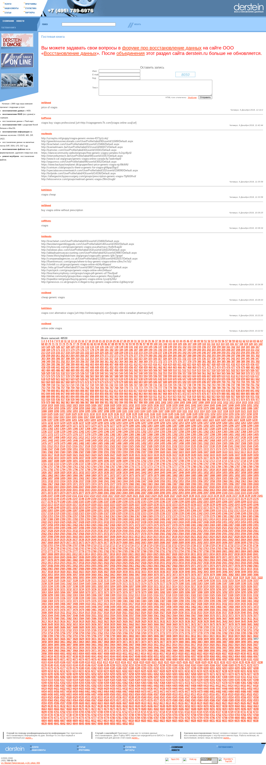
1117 (219, 411)
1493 (150, 443)
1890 (224, 475)
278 (141, 355)
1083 (231, 408)
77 (74, 344)
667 (63, 382)
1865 (69, 475)
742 (209, 384)
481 (253, 367)
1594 (125, 452)
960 (175, 399)
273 (116, 355)
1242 (112, 422)
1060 (87, 408)
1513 (56, 446)
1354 (156, 431)
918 (189, 396)
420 (175, 364)
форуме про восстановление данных (162, 47)
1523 (118, 446)
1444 (62, 440)
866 (155, 393)
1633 (150, 455)
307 (63, 358)
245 (199, 352)
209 (243, 349)
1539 (218, 446)
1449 (94, 440)
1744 (187, 463)
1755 (256, 463)
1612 (237, 452)
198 (189, 349)
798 (43, 390)
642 (160, 379)
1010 (213, 402)
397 (63, 364)
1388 (150, 434)
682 (136, 382)
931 (252, 396)
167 (257, 347)
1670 (162, 457)
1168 (92, 417)
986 (82, 402)
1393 (181, 434)
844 (48, 393)
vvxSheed (46, 292)
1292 (206, 425)
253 (238, 352)
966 (204, 399)
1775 (162, 466)
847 (63, 393)
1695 (100, 460)
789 (219, 387)
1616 (44, 455)
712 (63, 384)
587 (111, 376)
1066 (125, 408)
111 (209, 344)
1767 (112, 466)
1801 (106, 469)
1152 (213, 414)
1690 (69, 460)
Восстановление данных (70, 53)
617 (257, 376)
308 (68, 358)
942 (87, 399)
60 (237, 341)
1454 (125, 440)
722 (111, 384)
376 (180, 361)
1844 (156, 472)
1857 (237, 472)
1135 (110, 414)
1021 (62, 405)
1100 (118, 411)
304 (48, 358)
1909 (125, 478)
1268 (56, 425)
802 (63, 390)
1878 (150, 475)
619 (48, 379)
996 (131, 402)
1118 (225, 411)
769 (121, 387)
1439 (249, 437)
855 (102, 393)
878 (214, 393)
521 (228, 370)
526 (252, 370)
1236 (75, 422)
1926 (230, 478)
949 (121, 399)
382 (209, 361)
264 (72, 355)
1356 (168, 431)
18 (89, 341)
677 (111, 382)
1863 (56, 475)
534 (72, 373)
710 (53, 384)
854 (97, 393)
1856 (231, 472)
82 (91, 344)
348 (43, 361)
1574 (218, 449)
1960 (224, 481)
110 (204, 344)
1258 (212, 422)
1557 (112, 449)
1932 (50, 481)
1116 (213, 411)
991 (107, 402)
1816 (199, 469)
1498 (181, 443)
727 (136, 384)
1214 (155, 420)
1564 (156, 449)
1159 (255, 414)
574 (48, 376)
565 (223, 373)
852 (87, 393)
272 (111, 355)
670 (77, 382)
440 (53, 367)
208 (238, 349)
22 (103, 341)
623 (68, 379)
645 (175, 379)
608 (214, 376)
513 (189, 370)
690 (175, 382)
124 (48, 347)
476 (228, 367)
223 (92, 352)
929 (243, 396)
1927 (237, 478)
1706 (168, 460)
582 (87, 376)
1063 (106, 408)
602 (184, 376)
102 (165, 344)
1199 (62, 420)
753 (43, 387)
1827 (50, 472)
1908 (119, 478)
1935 (69, 481)
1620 (69, 455)
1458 (150, 440)
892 (63, 396)
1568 (181, 449)
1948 (150, 481)
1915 (162, 478)
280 (150, 355)
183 (116, 349)
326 (155, 358)
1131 (86, 414)
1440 (255, 437)
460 (150, 367)
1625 (100, 455)
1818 (212, 469)
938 (68, 399)
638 (141, 379)
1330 (224, 428)
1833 (87, 472)
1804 (125, 469)
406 (107, 364)
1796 (75, 469)
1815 (193, 469)
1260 (224, 422)
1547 (50, 449)
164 (243, 347)
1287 (175, 425)
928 (238, 396)
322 (136, 358)
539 (97, 373)
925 (223, 396)
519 (218, 370)
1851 (200, 472)
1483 (87, 443)
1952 (175, 481)
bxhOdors (46, 190)
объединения (130, 53)
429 (218, 364)
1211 (136, 420)
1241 (106, 422)
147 (160, 347)
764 (97, 387)
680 (126, 382)
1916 (168, 478)
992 (111, 402)
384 (219, 361)
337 (209, 358)
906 (131, 396)
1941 (106, 481)
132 (87, 347)
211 (253, 349)
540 (102, 373)
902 (111, 396)
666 (58, 382)
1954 (187, 481)
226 (107, 352)
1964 (249, 481)
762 (87, 387)
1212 (142, 420)
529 (48, 373)
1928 (243, 478)
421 (179, 364)
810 (102, 390)
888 (43, 396)
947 (111, 399)
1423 (149, 437)
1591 (106, 452)
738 (189, 384)
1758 (56, 466)
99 (151, 344)
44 (181, 341)
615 (248, 376)
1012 (225, 402)
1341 (75, 431)
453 (116, 367)
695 (199, 382)
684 (146, 382)
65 (254, 341)
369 (146, 361)
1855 (224, 472)
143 (141, 347)
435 (248, 364)
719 (97, 384)
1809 (156, 469)
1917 (174, 478)
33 (142, 341)
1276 (106, 425)
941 (82, 399)
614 (243, 376)
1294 (218, 425)
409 (121, 364)
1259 (218, 422)
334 (194, 358)
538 (92, 373)
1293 (212, 425)
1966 (44, 484)
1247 (143, 422)
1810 (162, 469)
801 (58, 390)
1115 (208, 411)
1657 (81, 457)
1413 (87, 437)
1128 (68, 414)
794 (243, 387)
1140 (140, 414)
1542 (237, 446)
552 (160, 373)
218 (68, 352)
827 (184, 390)
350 (53, 361)
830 (199, 390)
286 (180, 355)
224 (97, 352)
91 (123, 344)
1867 (81, 475)
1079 (206, 408)
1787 (237, 466)
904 (121, 396)
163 (238, 347)
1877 (143, 475)
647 (184, 379)
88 (112, 344)
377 (184, 361)
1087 (256, 408)
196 (180, 349)
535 (77, 373)
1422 (143, 437)
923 (213, 396)
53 (212, 341)
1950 (162, 481)
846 (58, 393)
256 (253, 352)
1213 (149, 420)
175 (77, 349)
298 (238, 355)
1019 (50, 405)
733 (165, 384)
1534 (187, 446)
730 (150, 384)
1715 (224, 460)
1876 (137, 475)
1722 (50, 463)
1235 (69, 422)
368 (141, 361)
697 (209, 382)
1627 (112, 455)
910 (150, 396)
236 (155, 352)
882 (233, 393)
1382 (112, 434)
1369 (249, 431)
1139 (134, 414)
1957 (206, 481)
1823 (243, 469)
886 (253, 393)
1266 (44, 425)
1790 (256, 466)
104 (175, 344)
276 (131, 355)
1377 (81, 434)
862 (136, 393)
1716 (230, 460)
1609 (218, 452)
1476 (44, 443)
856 (107, 393)
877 (209, 393)
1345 (100, 431)
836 (228, 390)
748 (238, 384)
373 (165, 361)
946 (107, 399)
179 (97, 349)
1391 (168, 434)
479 (243, 367)
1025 (87, 405)
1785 (224, 466)
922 (209, 396)
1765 (100, 466)
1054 (50, 408)
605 (199, 376)
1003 (170, 402)
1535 (193, 446)
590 (126, 376)
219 (72, 352)
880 (223, 393)
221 (82, 352)
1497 (175, 443)
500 (126, 370)
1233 (56, 422)
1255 (193, 422)
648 (189, 379)
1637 (175, 455)
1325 (193, 428)
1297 (237, 425)
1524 (125, 446)
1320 (162, 428)
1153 (219, 414)
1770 (131, 466)
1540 (224, 446)
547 (136, 373)
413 (140, 364)
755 (53, 387)
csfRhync (46, 221)
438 (43, 367)
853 (92, 393)
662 (257, 379)
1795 (69, 469)
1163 (62, 417)
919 (194, 396)
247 (209, 352)
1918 (181, 478)
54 (216, 341)
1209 (124, 420)
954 (146, 399)
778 (165, 387)
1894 (249, 475)
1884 (187, 475)
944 (97, 399)
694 (194, 382)
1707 (175, 460)
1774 (156, 466)
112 (213, 344)
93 (130, 344)
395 (53, 364)
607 (209, 376)
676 (107, 382)
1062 (100, 408)
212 (257, 349)
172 (63, 349)
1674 (187, 457)
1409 (62, 437)
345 (248, 358)
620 (53, 379)
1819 (218, 469)
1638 (181, 455)
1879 (156, 475)
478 (238, 367)
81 (88, 344)
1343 (87, 431)
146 (155, 347)
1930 (255, 478)
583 (92, 376)
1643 (212, 455)
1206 (105, 420)
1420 (131, 437)
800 (53, 390)
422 (184, 364)
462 (160, 367)
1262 (237, 422)
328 (165, 358)
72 (56, 344)
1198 (56, 420)
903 (116, 396)
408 (116, 364)
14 (75, 341)
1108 (167, 411)
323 (140, 358)
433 (238, 364)
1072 (162, 408)
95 (137, 344)
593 (141, 376)
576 (58, 376)
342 (233, 358)
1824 (249, 469)
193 (165, 349)
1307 (81, 428)
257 (257, 352)
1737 (143, 463)
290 (199, 355)
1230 (255, 420)
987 (87, 402)
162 (233, 347)
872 (184, 393)
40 (167, 341)
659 (243, 379)
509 (170, 370)
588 (116, 376)
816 (131, 390)
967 (209, 399)
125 (53, 347)
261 (58, 355)
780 (175, 387)
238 (165, 352)
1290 (193, 425)
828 (189, 390)
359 (97, 361)
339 (218, 358)
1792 (50, 469)
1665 (131, 457)
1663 (119, 457)
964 (194, 399)
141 (131, 347)
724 (121, 384)
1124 (44, 414)
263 (68, 355)
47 (191, 341)
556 (180, 373)
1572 (206, 449)
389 (243, 361)
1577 (237, 449)
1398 (212, 434)
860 (126, 393)
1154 (225, 414)
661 (253, 379)
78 (77, 344)
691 (180, 382)
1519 (93, 446)
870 (175, 393)
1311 (106, 428)
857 (111, 393)
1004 (176, 402)
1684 (249, 457)
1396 (200, 434)
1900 (69, 478)
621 (58, 379)
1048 (231, 405)
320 (126, 358)
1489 (125, 443)
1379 (94, 434)
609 (219, 376)
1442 (50, 440)
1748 (212, 463)
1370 (256, 431)
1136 (116, 414)
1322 (174, 428)
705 (248, 382)
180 (102, 349)
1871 (106, 475)
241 (180, 352)
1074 (175, 408)
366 (131, 361)
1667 (143, 457)
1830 (69, 472)
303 (43, 358)
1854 (218, 472)
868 (165, 393)
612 (233, 376)
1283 (150, 425)
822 (160, 390)
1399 (218, 434)
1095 (87, 411)
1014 (238, 402)
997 (136, 402)
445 (77, 367)
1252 (175, 422)
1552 (81, 449)
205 (223, 349)
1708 (181, 460)
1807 (143, 469)
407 (111, 364)
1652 (50, 457)
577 (63, 376)
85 (102, 344)
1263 (243, 422)
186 (131, 349)
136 (107, 347)
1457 (143, 440)
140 (126, 347)
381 (204, 361)
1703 (150, 460)
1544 (249, 446)
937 (63, 399)
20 (96, 341)
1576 (231, 449)
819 (145, 390)
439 (48, 367)
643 (165, 379)
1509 (249, 443)
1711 (199, 460)
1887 (206, 475)
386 (228, 361)
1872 (112, 475)
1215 (161, 420)
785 (199, 387)
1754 (249, 463)
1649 (249, 455)
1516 (75, 446)
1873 (119, 475)
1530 (162, 446)
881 (228, 393)
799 (48, 390)
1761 (75, 466)
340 (223, 358)
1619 (62, 455)
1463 (181, 440)
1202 (80, 420)
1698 (119, 460)
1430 (193, 437)
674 (97, 382)
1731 (106, 463)
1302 (50, 428)
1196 (44, 420)
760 (77, 387)
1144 (164, 414)
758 (68, 387)
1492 (143, 443)
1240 (100, 422)
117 (237, 344)
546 (131, 373)
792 (233, 387)
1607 (206, 452)
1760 (69, 466)
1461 (168, 440)
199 (194, 349)
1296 (231, 425)
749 (243, 384)
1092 (69, 411)
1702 (143, 460)
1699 (125, 460)
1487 (112, 443)
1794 (62, 469)
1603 (181, 452)
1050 (243, 405)
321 (131, 358)
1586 (75, 452)
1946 (137, 481)
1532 (174, 446)
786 (204, 387)
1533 (181, 446)
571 (253, 373)
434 (243, 364)
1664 (125, 457)
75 (67, 344)
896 (82, 396)
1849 (187, 472)
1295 (224, 425)
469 (194, 367)
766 (107, 387)
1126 (56, 414)
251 (228, 352)
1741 (168, 463)
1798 (87, 469)
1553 (87, 449)
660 (248, 379)
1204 (93, 420)
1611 (230, 452)
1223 (211, 420)
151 (180, 347)
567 (233, 373)
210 (248, 349)
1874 (125, 475)
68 (42, 344)
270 (102, 355)
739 (194, 384)
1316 (137, 428)
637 (136, 379)
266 (82, 355)
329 (170, 358)
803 (68, 390)
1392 (175, 434)
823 (165, 390)
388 (238, 361)
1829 (62, 472)
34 (145, 341)
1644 (218, 455)
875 (199, 393)
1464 (187, 440)
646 (180, 379)
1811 (168, 469)
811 (106, 390)
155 (199, 347)
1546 (44, 449)
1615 (255, 452)
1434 (218, 437)
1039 (175, 405)
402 (87, 364)
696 (204, 382)
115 (227, 344)
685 (150, 382)
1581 (44, 452)
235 (150, 352)
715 (77, 384)
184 (121, 349)
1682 (237, 457)
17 (86, 341)
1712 (206, 460)
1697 (112, 460)
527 (257, 370)
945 (102, 399)
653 (214, 379)
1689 (62, 460)
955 (150, 399)
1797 (81, 469)
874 (194, 393)
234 (146, 352)
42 (174, 341)
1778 (181, 466)
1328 (212, 428)
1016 (250, 402)
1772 (143, 466)
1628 (119, 455)
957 (160, 399)
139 (121, 347)
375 (175, 361)
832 (209, 390)
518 (213, 370)
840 (248, 390)
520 (223, 370)
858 (116, 393)
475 (223, 367)
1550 (69, 449)
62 (244, 341)
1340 (69, 431)
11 (65, 341)
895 (77, 396)
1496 (168, 443)
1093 (75, 411)
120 (251, 344)
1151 (207, 414)
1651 (44, 457)
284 (170, 355)
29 (128, 341)
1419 (125, 437)
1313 (118, 428)
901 (107, 396)
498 (116, 370)
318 (116, 358)
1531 (168, 446)
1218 (180, 420)
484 (48, 370)
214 (48, 352)
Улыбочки (192, 97)
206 (228, 349)
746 (228, 384)
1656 (75, 457)
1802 (112, 469)
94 (133, 344)
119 (246, 344)
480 (248, 367)
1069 (143, 408)
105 (180, 344)
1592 (112, 452)
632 (111, 379)
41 (170, 341)
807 (87, 390)
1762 (81, 466)
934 (48, 399)
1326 (199, 428)
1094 (81, 411)
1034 (143, 405)
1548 (56, 449)
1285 (162, 425)
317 (111, 358)
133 (92, 347)
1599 (156, 452)
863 (141, 393)
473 (214, 367)
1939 (94, 481)
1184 (188, 417)
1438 (243, 437)
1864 (62, 475)
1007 (194, 402)
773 (141, 387)
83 (95, 344)
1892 (237, 475)
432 (233, 364)
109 (199, 344)
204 (219, 349)
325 (150, 358)
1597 (143, 452)
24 (110, 341)
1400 (224, 434)
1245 (131, 422)
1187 (207, 417)
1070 (150, 408)
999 (146, 402)
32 (138, 341)
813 (116, 390)
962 (184, 399)
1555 (100, 449)
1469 (218, 440)
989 (97, 402)
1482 (81, 443)
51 (205, 341)
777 (160, 387)
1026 (94, 405)
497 (111, 370)
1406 (44, 437)
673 (92, 382)
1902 (81, 478)
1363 (212, 431)
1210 (130, 420)
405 (102, 364)
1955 (193, 481)
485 (53, 370)
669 (72, 382)
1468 (212, 440)
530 (53, 373)
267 (87, 355)
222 (87, 352)
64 (251, 341)
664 (48, 382)
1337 (50, 431)
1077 (193, 408)
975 (248, 399)
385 (223, 361)
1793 (56, 469)
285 (175, 355)
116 (232, 344)
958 (165, 399)
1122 (249, 411)
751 (252, 384)
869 (170, 393)
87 (109, 344)
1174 (128, 417)
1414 (93, 437)
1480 (69, 443)
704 (243, 382)
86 (105, 344)
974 (243, 399)
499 (121, 370)
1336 (44, 431)
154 (194, 347)
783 (189, 387)
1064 (112, 408)
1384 (125, 434)
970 (223, 399)
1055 (56, 408)
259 (48, 355)
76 (70, 344)
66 (258, 341)
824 (170, 390)
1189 (219, 417)
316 (106, 358)
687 (160, 382)
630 (102, 379)
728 (140, 384)
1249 (156, 422)
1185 (194, 417)
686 (155, 382)
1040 (181, 405)
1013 (232, 402)
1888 (212, 475)
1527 (143, 446)
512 (184, 370)
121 (256, 344)
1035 (150, 405)
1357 (175, 431)
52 (209, 341)
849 (72, 393)
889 (48, 396)
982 (63, 402)
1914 (156, 478)
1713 (212, 460)
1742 (175, 463)
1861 (44, 475)
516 (204, 370)
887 (257, 393)
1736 (137, 463)
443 (68, 367)
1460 (162, 440)
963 (189, 399)
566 (228, 373)
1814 (187, 469)
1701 (137, 460)
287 (184, 355)
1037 (162, 405)
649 (194, 379)
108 (194, 344)
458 (141, 367)
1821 (230, 469)
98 (147, 344)
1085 (243, 408)
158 (214, 347)
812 (111, 390)
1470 (224, 440)
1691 (75, 460)
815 (126, 390)
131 (82, 347)
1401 (231, 434)
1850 (193, 472)
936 (58, 399)
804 (72, 390)
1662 (112, 457)
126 (58, 347)
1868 (87, 475)
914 (170, 396)
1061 (94, 408)
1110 (178, 411)
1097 (100, 411)
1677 (206, 457)
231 (131, 352)
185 (126, 349)
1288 (181, 425)
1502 (206, 443)
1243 (119, 422)
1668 (150, 457)
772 (136, 387)
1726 (75, 463)
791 (228, 387)
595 (150, 376)
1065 (119, 408)
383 (214, 361)
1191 (231, 417)
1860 (256, 472)
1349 (125, 431)
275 (126, 355)
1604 (187, 452)
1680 (224, 457)
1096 (94, 411)
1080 (212, 408)
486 (58, 370)
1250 (162, 422)
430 (223, 364)
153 (189, 347)
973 (238, 399)
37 (156, 341)
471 (204, 367)
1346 (106, 431)
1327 (206, 428)
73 (60, 344)
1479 (62, 443)
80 (84, 344)
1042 (193, 405)
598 (165, 376)
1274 (94, 425)
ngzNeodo (46, 133)
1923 (212, 478)
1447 (81, 440)
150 (175, 347)
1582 (50, 452)
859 (121, 393)
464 (170, 367)
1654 (62, 457)
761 (82, 387)
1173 (122, 417)
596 (155, 376)
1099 (112, 411)
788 (214, 387)
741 (204, 384)
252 (233, 352)
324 (145, 358)
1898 (56, 478)
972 (233, 399)
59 (233, 341)
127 (63, 347)
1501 (200, 443)
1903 (87, 478)
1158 (249, 414)
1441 (44, 440)
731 (155, 384)
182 (111, 349)
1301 (44, 428)
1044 (206, 405)
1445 (69, 440)
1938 (87, 481)
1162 (56, 417)
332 (184, 358)
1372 (50, 434)
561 (204, 373)
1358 (181, 431)
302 (257, 355)
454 (121, 367)
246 (204, 352)
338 (213, 358)
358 (92, 361)
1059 (81, 408)
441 (58, 367)
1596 (137, 452)
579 (72, 376)
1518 (87, 446)
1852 (206, 472)
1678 (212, 457)
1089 (50, 411)
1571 (200, 449)
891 (58, 396)
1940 (100, 481)
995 (126, 402)
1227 (236, 420)
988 (92, 402)
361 (107, 361)
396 (58, 364)
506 (155, 370)
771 (131, 387)
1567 (175, 449)
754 (48, 387)
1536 (199, 446)
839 (243, 390)
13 (72, 341)
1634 (156, 455)
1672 (175, 457)
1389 (156, 434)
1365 (224, 431)
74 (63, 344)
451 (107, 367)
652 (209, 379)
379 (194, 361)
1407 (50, 437)
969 (219, 399)
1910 (131, 478)
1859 (249, 472)
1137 (122, 414)
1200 (68, 420)
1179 (158, 417)
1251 (168, 422)
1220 (192, 420)
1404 (249, 434)
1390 (162, 434)
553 (165, 373)
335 (199, 358)
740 (199, 384)
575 (53, 376)
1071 (156, 408)
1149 (194, 414)
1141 (146, 414)
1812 (174, 469)
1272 (81, 425)
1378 (87, 434)
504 (146, 370)
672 (87, 382)
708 (43, 384)
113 (218, 344)
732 (160, 384)
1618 (56, 455)
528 (43, 373)
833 (213, 390)
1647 (237, 455)
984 (72, 402)
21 (100, 341)
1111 (184, 411)
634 (121, 379)
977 (257, 399)
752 (257, 384)
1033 (137, 405)
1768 (119, 466)
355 (77, 361)
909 (146, 396)
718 (92, 384)
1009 (207, 402)
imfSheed (46, 102)
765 (102, 387)
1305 (69, 428)
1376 (75, 434)
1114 (202, 411)
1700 (131, 460)
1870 (100, 475)
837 (233, 390)
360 (102, 361)
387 (233, 361)
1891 (231, 475)
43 (177, 341)
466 (180, 367)
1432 (206, 437)
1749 (218, 463)
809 (97, 390)
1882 (175, 475)
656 (228, 379)
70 (49, 344)
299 (243, 355)
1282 (143, 425)
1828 (56, 472)
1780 (193, 466)
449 (97, 367)
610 (223, 376)
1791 (44, 469)
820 (150, 390)
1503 (212, 443)
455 (126, 367)
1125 (50, 414)
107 (190, 344)
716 (82, 384)
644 (170, 379)
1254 (187, 422)
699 (219, 382)
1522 (112, 446)
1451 (106, 440)
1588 (87, 452)
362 (111, 361)
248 (214, 352)
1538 (212, 446)
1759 (62, 466)
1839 (125, 472)
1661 (106, 457)
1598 (150, 452)
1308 (87, 428)
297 (233, 355)
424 (194, 364)
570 (248, 373)
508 (165, 370)
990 (102, 402)
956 (155, 399)
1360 (193, 431)
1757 (50, 466)
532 (63, 373)
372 (160, 361)
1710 (193, 460)
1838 (119, 472)
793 (238, 387)
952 (136, 399)
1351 (137, 431)
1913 (149, 478)
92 (126, 344)
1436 (230, 437)
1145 (170, 414)
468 (189, 367)
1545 (255, 446)
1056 (62, 408)
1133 (98, 414)
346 (252, 358)
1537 (206, 446)
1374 (62, 434)
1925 (224, 478)
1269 (62, 425)
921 (204, 396)
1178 (152, 417)
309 (72, 358)
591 (131, 376)
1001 (157, 402)
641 (155, 379)
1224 (217, 420)
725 (126, 384)
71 (53, 344)
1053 (44, 408)
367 (136, 361)
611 (228, 376)
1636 (168, 455)
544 (121, 373)
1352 (143, 431)
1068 (137, 408)
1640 (193, 455)
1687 (50, 460)
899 (97, 396)
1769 (125, 466)
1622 (81, 455)
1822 (237, 469)
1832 (81, 472)
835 (223, 390)
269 (97, 355)
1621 (75, 455)
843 (43, 393)
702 (233, 382)
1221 (199, 420)
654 (219, 379)
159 (219, 347)
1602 (175, 452)
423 (189, 364)
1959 (218, 481)
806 (82, 390)
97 (144, 344)
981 (58, 402)
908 (141, 396)
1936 (75, 481)
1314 (125, 428)
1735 (131, 463)
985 (77, 402)
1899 (62, 478)
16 (82, 341)
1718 (243, 460)
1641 (200, 455)
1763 (87, 466)
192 (160, 349)
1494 (156, 443)
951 (131, 399)
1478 (56, 443)
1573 (212, 449)
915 (175, 396)
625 (77, 379)
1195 (255, 417)
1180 (164, 417)
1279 (125, 425)
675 (102, 382)
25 (114, 341)
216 (58, 352)
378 (189, 361)
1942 (112, 481)
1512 (50, 446)
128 (68, 347)
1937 (81, 481)
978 (43, 402)
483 (43, 370)
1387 (143, 434)
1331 (230, 428)
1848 (181, 472)
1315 (131, 428)
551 (155, 373)
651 (204, 379)
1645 (224, 455)
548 (141, 373)
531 (58, 373)
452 (111, 367)
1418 (118, 437)
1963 (243, 481)
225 (102, 352)
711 (58, 384)
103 (170, 344)
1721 (44, 463)
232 (136, 352)
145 (150, 347)
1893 (243, 475)
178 (92, 349)
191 (155, 349)
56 (223, 341)
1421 (137, 437)
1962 (237, 481)
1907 (112, 478)
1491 (137, 443)
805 (77, 390)
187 (136, 349)
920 (199, 396)
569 (243, 373)
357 (87, 361)
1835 (100, 472)
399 (72, 364)
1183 (182, 417)
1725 (69, 463)
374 (170, 361)
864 (146, 393)
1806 (137, 469)
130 (77, 347)
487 (63, 370)
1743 (181, 463)
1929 (249, 478)
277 (136, 355)
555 (175, 373)
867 (160, 393)
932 (257, 396)
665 (53, 382)
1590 (100, 452)
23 (107, 341)
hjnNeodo (46, 236)
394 (48, 364)
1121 (243, 411)
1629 (125, 455)
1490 (131, 443)
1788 (243, 466)
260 (53, 355)
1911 (137, 478)
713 (67, 384)
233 (141, 352)
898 (92, 396)
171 (58, 349)
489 (72, 370)
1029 (112, 405)
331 (179, 358)
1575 (224, 449)
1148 (188, 414)
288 (189, 355)
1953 (181, 481)
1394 (187, 434)
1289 (187, 425)
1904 (94, 478)
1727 (81, 463)
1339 (62, 431)
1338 (56, 431)
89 (116, 344)
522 (233, 370)
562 (209, 373)
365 (126, 361)
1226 (230, 420)
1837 (112, 472)
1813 (181, 469)
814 (121, 390)
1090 (56, 411)
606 (204, 376)
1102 (130, 411)
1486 (106, 443)
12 (68, 341)
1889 (218, 475)
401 (82, 364)
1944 (125, 481)
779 (170, 387)
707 (257, 382)
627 (87, 379)
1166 (80, 417)
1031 (125, 405)
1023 (75, 405)
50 (202, 341)
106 (185, 344)
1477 (50, 443)
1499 (187, 443)
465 (175, 367)
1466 (200, 440)
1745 (193, 463)
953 (141, 399)
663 (43, 382)
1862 (50, 475)
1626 (106, 455)
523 (238, 370)
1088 (44, 411)
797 (257, 387)
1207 (112, 420)
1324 (187, 428)
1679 (218, 457)
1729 (94, 463)
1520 (100, 446)
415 (150, 364)
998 (141, 402)
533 (68, 373)
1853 (212, 472)
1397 (206, 434)
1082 (224, 408)
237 (160, 352)
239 (170, 352)
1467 (206, 440)
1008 (201, 402)
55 (219, 341)
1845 (162, 472)
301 (253, 355)
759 (72, 387)
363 (116, 361)
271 (107, 355)
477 (233, 367)
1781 (200, 466)
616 (252, 376)
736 (179, 384)
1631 (137, 455)
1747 (206, 463)
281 (155, 355)
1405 (256, 434)
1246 (137, 422)
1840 (131, 472)
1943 (119, 481)
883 (238, 393)
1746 (200, 463)
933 (43, 399)
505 (150, 370)
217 (63, 352)
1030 (119, 405)
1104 (142, 411)
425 (199, 364)
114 (223, 344)
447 (87, 367)
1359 (187, 431)
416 (155, 364)
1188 (213, 417)
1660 (100, 457)
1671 (168, 457)
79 (81, 344)
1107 (161, 411)
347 (257, 358)
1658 (87, 457)
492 (87, 370)
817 (136, 390)
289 (194, 355)
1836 (106, 472)
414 (145, 364)
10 (62, 341)
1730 (100, 463)
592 (136, 376)
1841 (137, 472)
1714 (218, 460)
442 (63, 367)
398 (68, 364)
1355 (162, 431)
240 (175, 352)
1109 (173, 411)
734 (170, 384)
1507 (237, 443)
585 (102, 376)
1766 (106, 466)
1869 (94, 475)
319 (121, 358)
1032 (131, 405)
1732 (112, 463)
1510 (256, 443)
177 (87, 349)
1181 (170, 417)
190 (150, 349)
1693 (87, 460)
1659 (94, 457)
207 (233, 349)
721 (106, 384)
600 (175, 376)
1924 (218, 478)
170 (53, 349)
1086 (249, 408)
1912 (143, 478)
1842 (143, 472)
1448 (87, 440)
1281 (137, 425)
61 (240, 341)
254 (243, 352)
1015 (244, 402)
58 (230, 341)
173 (68, 349)
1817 (206, 469)
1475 (256, 440)
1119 (231, 411)
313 (92, 358)
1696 (106, 460)
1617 (50, 455)
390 (248, 361)
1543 (243, 446)
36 (152, 341)
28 (124, 341)
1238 (87, 422)
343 (238, 358)
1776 (168, 466)
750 (248, 384)
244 (194, 352)
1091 (62, 411)
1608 (212, 452)
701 (228, 382)
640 (150, 379)
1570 (193, 449)
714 (72, 384)
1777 (175, 466)
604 (194, 376)
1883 (181, 475)
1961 (231, 481)
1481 (75, 443)
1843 (150, 472)
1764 (94, 466)
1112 (190, 411)
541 (107, 373)
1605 (193, 452)
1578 (243, 449)
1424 (156, 437)
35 (149, 341)
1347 (112, 431)
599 (170, 376)
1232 (50, 422)
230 (126, 352)
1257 (206, 422)
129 (72, 347)
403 (92, 364)
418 (165, 364)
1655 (69, 457)
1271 (75, 425)
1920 (193, 478)
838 (238, 390)
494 (97, 370)
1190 (225, 417)
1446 (75, 440)
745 (223, 384)
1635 (162, 455)
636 (131, 379)
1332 (237, 428)
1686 (44, 460)
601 (180, 376)
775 (150, 387)
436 (252, 364)
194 (170, 349)
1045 (212, 405)
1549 (62, 449)
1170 (104, 417)
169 (48, 349)
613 (238, 376)
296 (228, 355)
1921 (199, 478)
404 (97, 364)
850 (77, 393)
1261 (231, 422)
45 (184, 341)
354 (72, 361)
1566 (168, 449)
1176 (140, 417)
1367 (237, 431)
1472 (237, 440)
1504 (218, 443)
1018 (44, 405)
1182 (176, 417)
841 (252, 390)
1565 (162, 449)
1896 (44, 478)
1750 (224, 463)
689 (170, 382)
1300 (256, 425)
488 (68, 370)
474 (219, 367)
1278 (119, 425)
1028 (106, 405)
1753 (243, 463)
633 (116, 379)
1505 (224, 443)
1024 (81, 405)
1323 (181, 428)
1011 (219, 402)
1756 (44, 466)
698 (214, 382)
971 (228, 399)
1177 (146, 417)
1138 (128, 414)
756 (58, 387)
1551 (75, 449)
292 (209, 355)
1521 (106, 446)
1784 (218, 466)
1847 (175, 472)
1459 (156, 440)
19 (93, 341)
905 (126, 396)
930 (248, 396)
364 (121, 361)
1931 (44, 481)
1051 (249, 405)
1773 (150, 466)
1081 (218, 408)
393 (43, 364)
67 (261, 341)
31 (135, 341)
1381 (106, 434)
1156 (237, 414)
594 (146, 376)
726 (131, 384)
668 (68, 382)
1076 (187, 408)
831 (204, 390)
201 (204, 349)
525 (248, 370)
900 (102, 396)
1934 (62, 481)
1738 (150, 463)
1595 (131, 452)
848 (68, 393)
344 (243, 358)
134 (97, 347)
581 (82, 376)
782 (184, 387)
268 (92, 355)
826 (179, 390)
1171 (110, 417)
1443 (56, 440)
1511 (44, 446)
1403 (243, 434)
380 (199, 361)
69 (46, 344)
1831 (75, 472)
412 (136, 364)
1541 (230, 446)
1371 (44, 434)
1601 (168, 452)
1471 (231, 440)
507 (160, 370)
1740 (162, 463)
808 (92, 390)
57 (226, 341)
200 (199, 349)
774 (146, 387)
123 (43, 347)
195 (175, 349)
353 (68, 361)
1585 (69, 452)
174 (72, 349)
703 (238, 382)
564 (219, 373)
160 (223, 347)
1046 (218, 405)
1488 (119, 443)
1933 (56, 481)
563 (214, 373)
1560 (131, 449)
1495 (162, 443)
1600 (162, 452)
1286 (168, 425)
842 (257, 390)
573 (43, 376)
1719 (249, 460)
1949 (156, 481)
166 (253, 347)
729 (145, 384)
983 (68, 402)
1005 (182, 402)
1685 (256, 457)
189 (146, 349)
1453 (119, 440)
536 (82, 373)
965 (199, 399)
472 (209, 367)
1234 (62, 422)
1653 (56, 457)
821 (155, 390)
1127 (62, 414)
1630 (131, 455)
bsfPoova (46, 118)
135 (102, 347)
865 (150, 393)
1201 (74, 420)
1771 (137, 466)
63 (247, 341)
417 (160, 364)
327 (160, 358)
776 (155, 387)
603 (189, 376)
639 (146, 379)
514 (194, 370)
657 (233, 379)
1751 (231, 463)
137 (111, 347)
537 (87, 373)
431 (228, 364)
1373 (56, 434)
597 (160, 376)
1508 (243, 443)
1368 (243, 431)
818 (140, 390)
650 (199, 379)
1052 (256, 405)
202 (209, 349)
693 (189, 382)
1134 (104, 414)
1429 (187, 437)
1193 (243, 417)
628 (92, 379)
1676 (200, 457)
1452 (112, 440)
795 (248, 387)
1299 (249, 425)
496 (107, 370)
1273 (87, 425)
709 (48, 384)
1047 (224, 405)
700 (223, 382)
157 (209, 347)
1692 (81, 460)
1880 (162, 475)
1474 (249, 440)
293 (214, 355)
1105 (148, 411)
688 (165, 382)
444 (72, 367)
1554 (94, 449)
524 (243, 370)
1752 (237, 463)
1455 (131, 440)
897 (87, 396)
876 (204, 393)
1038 (168, 405)
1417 (112, 437)
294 (219, 355)
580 (77, 376)
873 (189, 393)
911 (155, 396)
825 (175, 390)
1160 (44, 417)
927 (233, 396)
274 (121, 355)
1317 (143, 428)
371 (155, 361)
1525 (131, 446)
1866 (75, 475)
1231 (44, 422)
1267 (50, 425)
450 (102, 367)
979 (48, 402)
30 (131, 341)
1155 (231, 414)
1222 (205, 420)
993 (116, 402)
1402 (237, 434)
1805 (131, 469)
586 (107, 376)
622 (63, 379)
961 (180, 399)
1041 (187, 405)
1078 (200, 408)
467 (184, 367)
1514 (62, 446)
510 (175, 370)
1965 (256, 481)
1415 (100, 437)
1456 (137, 440)
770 (126, 387)
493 (92, 370)
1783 (212, 466)
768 (116, 387)
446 (82, 367)
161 (228, 347)
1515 (68, 446)
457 (136, 367)
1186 (200, 417)
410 (126, 364)
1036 (156, 405)
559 (194, 373)
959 (170, 399)
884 (243, 393)
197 (184, 349)
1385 (131, 434)
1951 (168, 481)
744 (218, 384)
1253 (181, 422)
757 (63, 387)
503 (141, 370)
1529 (156, 446)
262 (63, 355)
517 (209, 370)
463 (165, 367)
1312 (112, 428)
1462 (175, 440)
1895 (256, 475)
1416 (106, 437)
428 (213, 364)
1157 (243, 414)
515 (199, 370)
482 (257, 367)
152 (184, 347)
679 (121, 382)
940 (77, 399)
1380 (100, 434)
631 (107, 379)
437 (257, 364)
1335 (255, 428)
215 (53, 352)
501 (131, 370)
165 (248, 347)
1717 (237, 460)
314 (97, 358)
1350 (131, 431)
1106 (155, 411)
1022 (69, 405)
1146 (176, 414)
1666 (137, 457)
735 (175, 384)
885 (248, 393)
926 (228, 396)
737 (184, 384)
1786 (231, 466)
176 (82, 349)
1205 (99, 420)
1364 (218, 431)
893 (68, 396)
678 (116, 382)
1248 (150, 422)
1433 (212, 437)
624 (72, 379)
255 (248, 352)
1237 (81, 422)
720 (102, 384)
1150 (200, 414)
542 (111, 373)
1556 (106, 449)
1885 (193, 475)
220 (77, 352)
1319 (156, 428)
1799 (94, 469)
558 (189, 373)
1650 (256, 455)
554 (170, 373)
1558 (119, 449)
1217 (174, 420)
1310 (100, 428)
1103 (136, 411)
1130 (80, 414)
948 (116, 399)
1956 (200, 481)
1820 (224, 469)
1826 (44, 472)
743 (213, 384)
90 (119, 344)
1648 (243, 455)
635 (126, 379)
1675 (193, 457)
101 (160, 344)
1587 (81, 452)
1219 (186, 420)
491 (82, 370)
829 (194, 390)
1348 (119, 431)
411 (131, 364)
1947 (143, 481)
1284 (156, 425)
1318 (149, 428)
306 (58, 358)
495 (102, 370)
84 (98, 344)
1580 (256, 449)
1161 (50, 417)
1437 (237, 437)
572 (257, 373)
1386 (137, 434)
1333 (243, 428)
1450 (100, 440)
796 (253, 387)
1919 (187, 478)
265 (77, 355)
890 (53, 396)
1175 (134, 417)
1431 (199, 437)
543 (116, 373)
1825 (255, 469)
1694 (94, 460)
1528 (149, 446)
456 (131, 367)
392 (257, 361)
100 (155, 344)
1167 (86, 417)
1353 (150, 431)
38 (160, 341)
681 (131, 382)
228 (116, 352)
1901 (75, 478)
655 (223, 379)
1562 (143, 449)
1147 (182, 414)
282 (160, 355)
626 (82, 379)
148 (165, 347)
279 (146, 355)
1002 (163, 402)
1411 (75, 437)
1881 (168, 475)
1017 (257, 402)
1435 (224, 437)
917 (184, 396)
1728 (87, 463)
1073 (168, 408)
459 (146, 367)
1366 (231, 431)
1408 (56, 437)
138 (116, 347)
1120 (237, 411)
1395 (193, 434)
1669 (156, 457)
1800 (100, 469)
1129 (74, 414)
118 (241, 344)
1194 (249, 417)
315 (102, 358)
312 (87, 358)
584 (97, 376)
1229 (248, 420)
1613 (243, 452)
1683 (243, 457)
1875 (131, 475)
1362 (206, 431)
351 (58, 361)
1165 (74, 417)
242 (184, 352)
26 (117, 341)
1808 (150, 469)
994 (121, 402)
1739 (156, 463)
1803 (119, 469)
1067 (131, 408)
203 (214, 349)
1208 (118, 420)
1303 (56, 428)
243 (189, 352)
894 (72, 396)
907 (136, 396)
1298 (243, 425)
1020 (56, 405)
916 (179, 396)
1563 (150, 449)
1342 (81, 431)
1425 (162, 437)
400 (77, 364)
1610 (224, 452)
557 (184, 373)
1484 (94, 443)
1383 (119, 434)
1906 (106, 478)
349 (48, 361)
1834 (94, 472)
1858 (243, 472)
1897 (50, 478)
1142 (152, 414)
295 (223, 355)
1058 (75, 408)
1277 (112, 425)
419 (170, 364)
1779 (187, 466)
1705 (162, 460)
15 (79, 341)
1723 (56, 463)
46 (188, 341)
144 (146, 347)
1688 (56, 460)
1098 (106, 411)
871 (180, 393)
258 (43, 355)
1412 (81, 437)
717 (87, 384)
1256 (200, 422)
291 (204, 355)
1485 (100, 443)
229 (121, 352)
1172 (116, 417)
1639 (187, 455)
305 (53, 358)
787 (209, 387)
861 (131, 393)
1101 (124, 411)
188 (141, 349)
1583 (56, 452)
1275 (100, 425)
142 (136, 347)
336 (204, 358)
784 (194, 387)
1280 (131, 425)
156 (204, 347)
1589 (94, 452)
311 (82, 358)
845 (53, 393)
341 (228, 358)
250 (223, 352)
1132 (92, 414)
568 (238, 373)
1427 (174, 437)
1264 (249, 422)
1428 (181, 437)
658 (238, 379)
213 (43, 352)
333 (189, 358)
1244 (125, 422)
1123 (255, 411)
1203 (87, 420)
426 (204, 364)
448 (92, 367)
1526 (137, 446)
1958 (212, 481)
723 (116, 384)
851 (82, 393)
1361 (200, 431)
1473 (243, 440)
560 (199, 373)
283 (165, 355)
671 (82, 382)
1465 (193, 440)
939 (72, 399)
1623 (87, 455)
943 (92, 399)
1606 (200, 452)
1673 (181, 457)
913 (165, 396)
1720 (255, 460)
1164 (68, 417)
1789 (249, 466)
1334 (249, 428)
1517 (81, 446)
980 (53, 402)
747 (233, 384)
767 (111, 387)
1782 (206, 466)
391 (253, 361)
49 (198, 341)
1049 (237, 405)
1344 (94, 431)
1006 (188, 402)
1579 (249, 449)
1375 (69, 434)
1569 (187, 449)
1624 (94, 455)
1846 (168, 472)
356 (82, 361)
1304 (62, 428)
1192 (237, 417)
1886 (200, 475)
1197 (50, 420)
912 (160, 396)
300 (248, 355)
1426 (168, 437)
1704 (156, 460)
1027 (100, 405)
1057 (69, 408)
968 (214, 399)
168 (43, 349)
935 (53, 399)
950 (126, 399)
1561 (137, 449)
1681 (231, 457)
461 (155, 367)
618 (43, 379)
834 (218, 390)
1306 (75, 428)
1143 (158, 414)
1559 (125, 449)
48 (195, 341)
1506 (231, 443)
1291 (200, 425)
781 (180, 387)
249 (219, 352)
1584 (62, 452)
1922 (206, 478)
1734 (125, 463)
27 (121, 341)
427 (209, 364)
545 (126, 373)
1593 (119, 452)
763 (92, 387)
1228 (242, 420)
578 (68, 376)
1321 (168, 428)
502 (136, 370)
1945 (131, 481)
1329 (218, 428)
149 (170, 347)
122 (260, 344)
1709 (187, 460)
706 (253, 382)
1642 (206, 455)
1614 (249, 452)
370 (150, 361)
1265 (256, 422)
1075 (181, 408)
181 (107, 349)
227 (111, 352)
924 (218, 396)
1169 (98, 417)
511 (179, 370)
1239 (94, 422)
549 (146, 373)
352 (63, 361)
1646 (231, 455)
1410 (69, 437)
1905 (100, 478)
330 (175, 358)
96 (140, 344)
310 (77, 358)
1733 (119, 463)
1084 (237, 408)
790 (223, 387)
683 (141, 382)
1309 (94, 428)
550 (150, 373)
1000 (151, 402)
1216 (167, 420)
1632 (143, 455)
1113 (196, 411)
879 (219, 393)
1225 (223, 420)
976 (253, 399)
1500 (193, 443)
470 (199, 367)
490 (77, 370)
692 (184, 382)
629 (97, 379)
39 (163, 341)
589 (121, 376)
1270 (69, 425)
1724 (62, 463)
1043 (200, 405)
